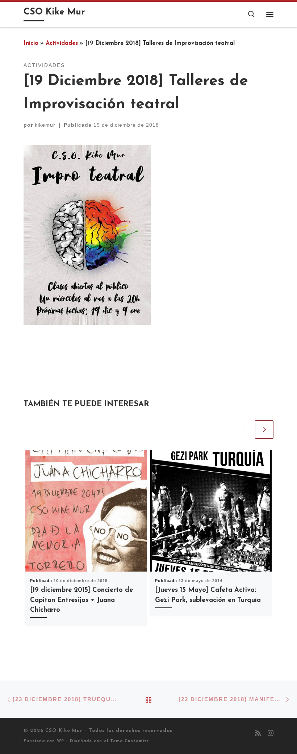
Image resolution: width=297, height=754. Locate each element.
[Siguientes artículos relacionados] (264, 429)
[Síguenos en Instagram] (270, 734)
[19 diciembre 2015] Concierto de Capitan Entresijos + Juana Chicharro (81, 600)
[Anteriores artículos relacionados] (243, 429)
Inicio (31, 43)
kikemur (45, 125)
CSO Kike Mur (64, 730)
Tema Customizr (129, 741)
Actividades (62, 43)
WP (60, 741)
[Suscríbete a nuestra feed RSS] (258, 734)
